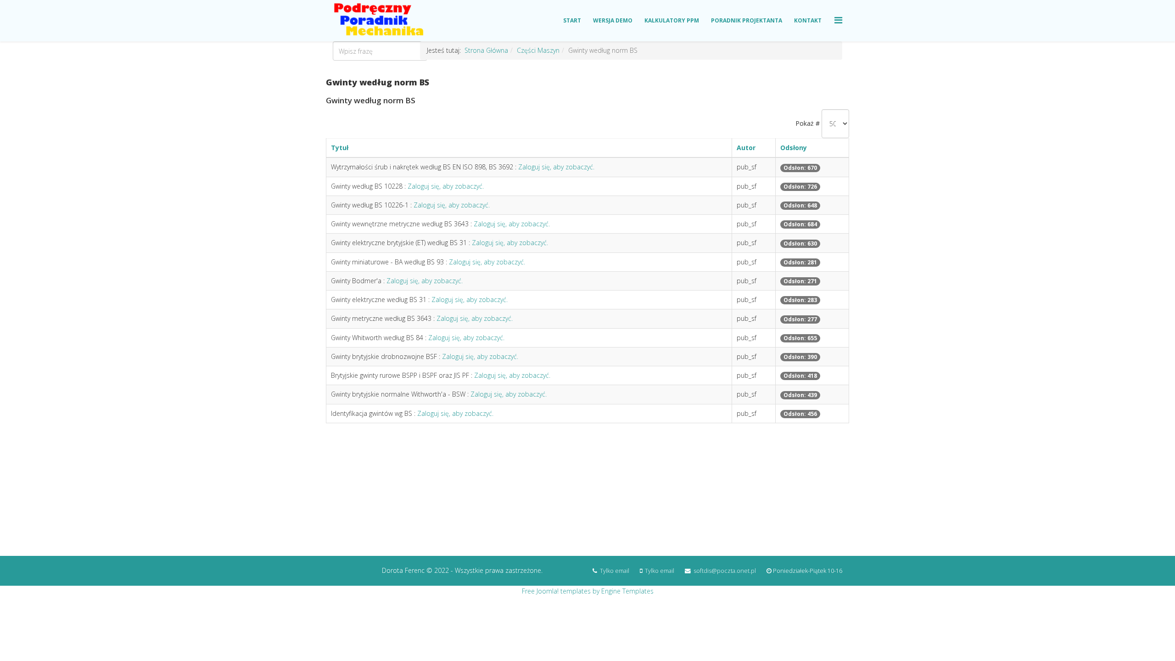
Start (572, 20)
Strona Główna (486, 50)
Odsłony (793, 147)
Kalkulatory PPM (671, 20)
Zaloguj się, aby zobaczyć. (556, 166)
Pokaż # (807, 123)
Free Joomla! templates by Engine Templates (588, 591)
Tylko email (614, 571)
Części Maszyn (538, 50)
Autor (746, 147)
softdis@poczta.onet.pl (725, 571)
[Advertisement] (587, 494)
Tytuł (339, 147)
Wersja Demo (612, 20)
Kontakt (808, 20)
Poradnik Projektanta (746, 20)
